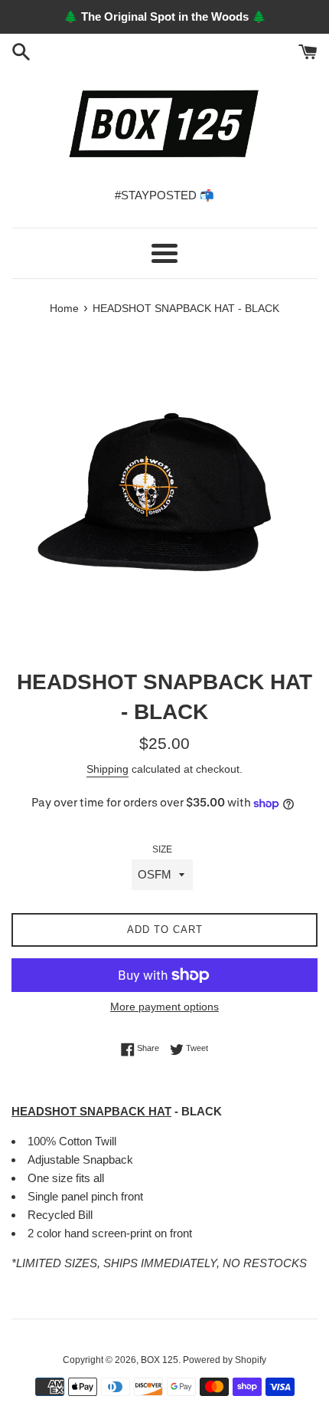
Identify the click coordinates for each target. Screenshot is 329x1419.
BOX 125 (159, 1360)
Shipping (107, 769)
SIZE (162, 849)
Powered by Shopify (224, 1360)
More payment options (164, 1006)
